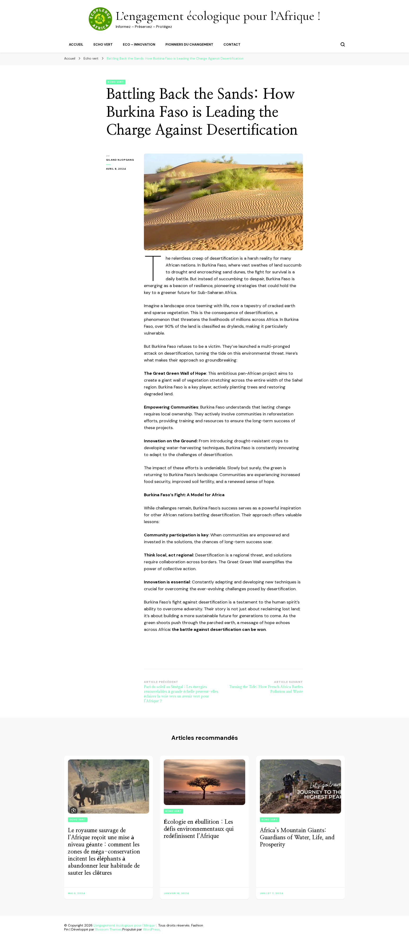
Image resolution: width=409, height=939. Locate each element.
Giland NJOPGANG (120, 159)
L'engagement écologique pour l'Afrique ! (124, 925)
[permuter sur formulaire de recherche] (343, 44)
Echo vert (103, 44)
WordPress (151, 929)
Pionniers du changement (189, 44)
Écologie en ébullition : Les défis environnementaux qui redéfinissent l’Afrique (199, 829)
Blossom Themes (108, 929)
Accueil (76, 44)
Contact (231, 44)
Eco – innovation (139, 44)
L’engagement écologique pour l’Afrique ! (218, 15)
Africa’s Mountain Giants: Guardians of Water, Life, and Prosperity (297, 838)
